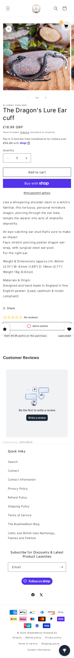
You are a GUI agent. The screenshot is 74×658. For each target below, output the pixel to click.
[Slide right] (45, 97)
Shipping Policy (19, 506)
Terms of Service (20, 515)
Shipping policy (50, 643)
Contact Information (22, 479)
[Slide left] (28, 97)
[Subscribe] (61, 567)
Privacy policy (53, 637)
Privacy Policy (18, 488)
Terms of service (27, 643)
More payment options (37, 192)
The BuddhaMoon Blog (23, 524)
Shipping (24, 132)
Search (13, 461)
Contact (13, 470)
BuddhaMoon (35, 632)
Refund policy (33, 637)
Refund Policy (17, 497)
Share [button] (11, 308)
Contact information (39, 649)
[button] (8, 8)
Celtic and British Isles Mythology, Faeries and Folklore (31, 535)
